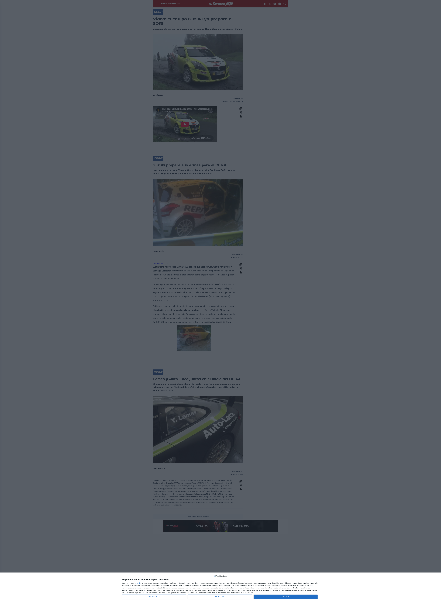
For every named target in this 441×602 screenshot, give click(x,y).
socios (139, 583)
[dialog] (220, 587)
